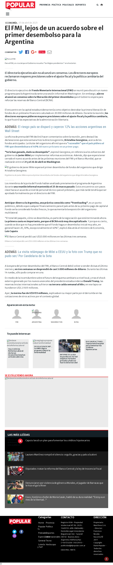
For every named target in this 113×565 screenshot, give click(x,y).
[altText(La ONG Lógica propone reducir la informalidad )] (44, 340)
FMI (16, 322)
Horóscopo (51, 544)
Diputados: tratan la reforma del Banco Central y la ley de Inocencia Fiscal (63, 468)
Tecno (49, 540)
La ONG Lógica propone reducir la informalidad (42, 350)
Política (56, 5)
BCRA (76, 322)
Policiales (68, 5)
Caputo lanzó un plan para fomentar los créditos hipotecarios (95, 346)
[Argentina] (36, 314)
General (41, 540)
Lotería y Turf (41, 545)
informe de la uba (68, 355)
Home (41, 523)
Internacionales (53, 537)
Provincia (45, 5)
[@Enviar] (49, 53)
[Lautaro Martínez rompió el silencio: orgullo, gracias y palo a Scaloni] (15, 456)
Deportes (80, 5)
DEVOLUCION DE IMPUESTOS (45, 346)
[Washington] (56, 314)
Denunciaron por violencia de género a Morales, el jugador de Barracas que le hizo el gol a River (64, 484)
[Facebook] (27, 53)
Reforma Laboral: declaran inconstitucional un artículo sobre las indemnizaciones (16, 355)
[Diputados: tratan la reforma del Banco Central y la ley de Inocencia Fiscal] (15, 470)
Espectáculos (44, 537)
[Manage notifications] (106, 559)
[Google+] (34, 53)
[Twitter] (20, 53)
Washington (56, 322)
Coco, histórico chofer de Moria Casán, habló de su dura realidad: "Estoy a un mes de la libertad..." (65, 498)
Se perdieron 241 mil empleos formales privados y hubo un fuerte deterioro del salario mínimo (69, 361)
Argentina (36, 322)
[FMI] (17, 314)
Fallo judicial (14, 349)
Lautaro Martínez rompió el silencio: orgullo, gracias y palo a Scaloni (61, 454)
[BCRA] (76, 314)
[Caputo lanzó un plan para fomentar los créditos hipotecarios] (15, 442)
